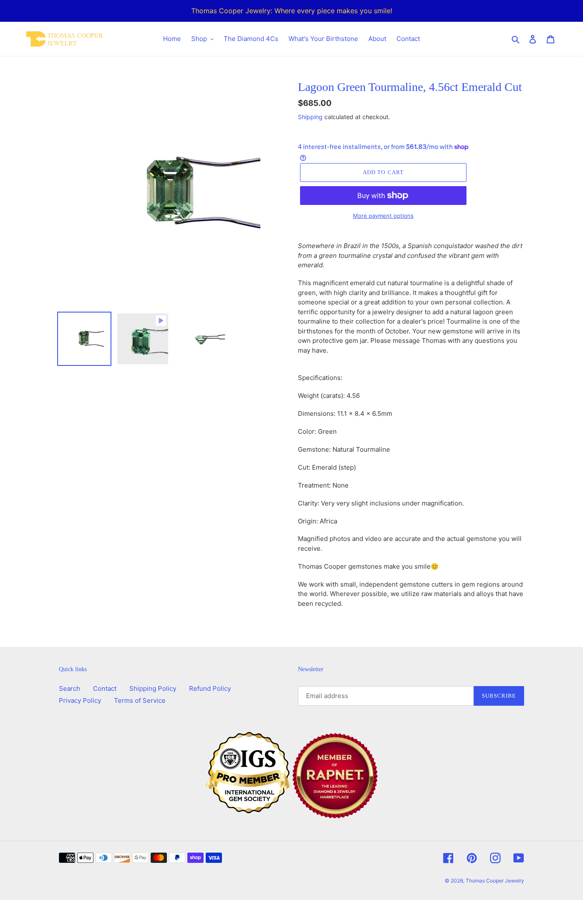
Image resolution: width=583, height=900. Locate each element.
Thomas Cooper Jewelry (495, 880)
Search (69, 688)
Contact (105, 688)
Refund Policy (210, 688)
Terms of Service (140, 700)
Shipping (310, 116)
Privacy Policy (80, 700)
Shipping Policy (152, 688)
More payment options (383, 215)
